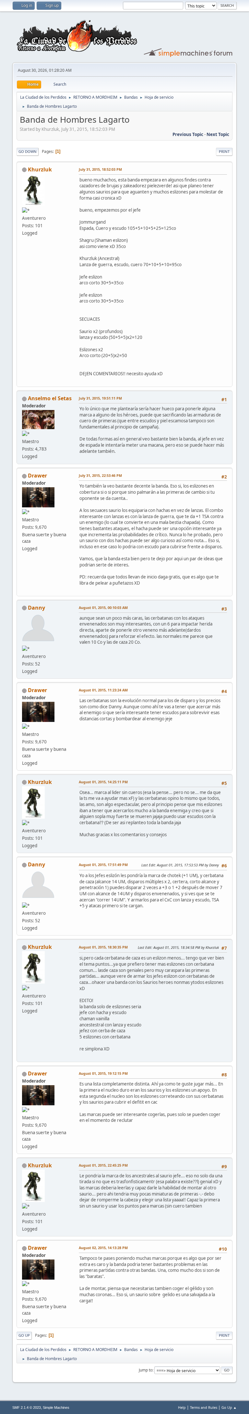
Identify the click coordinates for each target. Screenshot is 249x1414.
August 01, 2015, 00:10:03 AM (103, 607)
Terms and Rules (203, 1407)
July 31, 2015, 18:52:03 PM (100, 169)
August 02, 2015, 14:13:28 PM (103, 1247)
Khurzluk (40, 169)
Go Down (27, 151)
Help (182, 1407)
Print (224, 151)
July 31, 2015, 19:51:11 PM (100, 398)
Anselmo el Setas (50, 398)
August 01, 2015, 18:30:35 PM (103, 947)
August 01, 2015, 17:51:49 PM (103, 864)
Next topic (218, 134)
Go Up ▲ (229, 1407)
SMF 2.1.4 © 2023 (26, 1407)
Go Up (24, 1335)
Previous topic (187, 134)
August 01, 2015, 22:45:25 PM (103, 1165)
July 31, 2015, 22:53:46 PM (100, 475)
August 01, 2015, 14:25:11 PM (103, 781)
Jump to (145, 1370)
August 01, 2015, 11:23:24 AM (103, 690)
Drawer (37, 475)
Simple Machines (56, 1407)
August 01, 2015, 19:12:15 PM (103, 1073)
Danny (36, 607)
